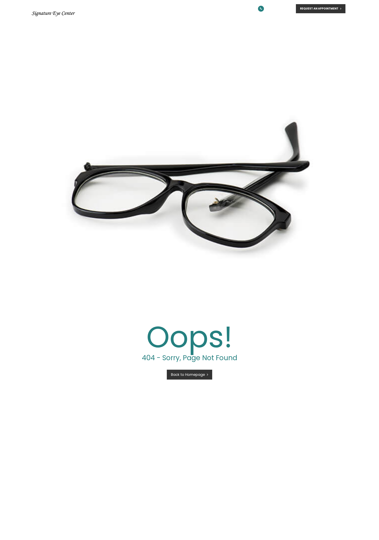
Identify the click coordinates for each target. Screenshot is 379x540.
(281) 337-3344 (280, 8)
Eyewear (236, 20)
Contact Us (334, 20)
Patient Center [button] (282, 20)
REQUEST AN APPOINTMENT (319, 8)
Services (196, 20)
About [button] (157, 20)
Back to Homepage (188, 374)
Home (123, 20)
